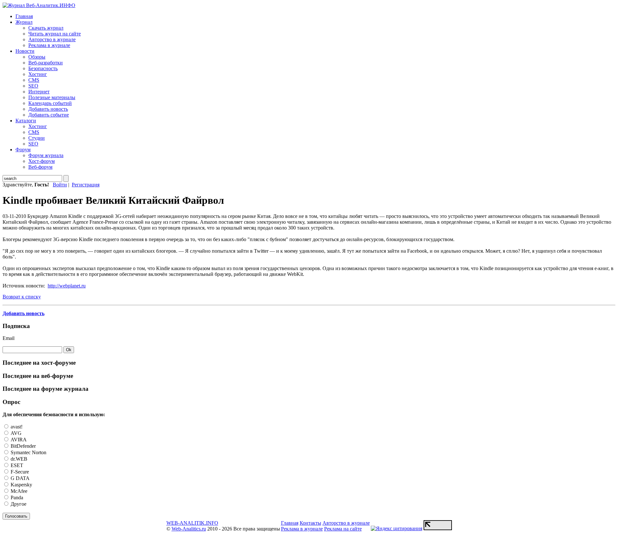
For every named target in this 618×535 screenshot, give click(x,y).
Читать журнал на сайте (54, 33)
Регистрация (85, 184)
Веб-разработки (45, 62)
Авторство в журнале (52, 39)
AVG (15, 433)
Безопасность (43, 68)
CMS (33, 80)
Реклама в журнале (49, 45)
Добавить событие (48, 114)
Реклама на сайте (343, 528)
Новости (24, 51)
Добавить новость (48, 109)
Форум (23, 149)
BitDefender (22, 446)
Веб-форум (40, 167)
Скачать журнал (45, 28)
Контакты (310, 523)
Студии (36, 138)
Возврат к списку (22, 296)
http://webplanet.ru (67, 285)
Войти (60, 184)
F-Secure (19, 471)
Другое (17, 504)
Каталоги (25, 120)
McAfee (18, 491)
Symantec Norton (27, 452)
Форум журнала (45, 155)
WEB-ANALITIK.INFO (192, 523)
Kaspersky (20, 484)
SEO (33, 86)
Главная (24, 16)
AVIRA (18, 439)
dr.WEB (18, 459)
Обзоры (36, 57)
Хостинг (37, 74)
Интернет (39, 91)
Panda (16, 497)
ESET (16, 465)
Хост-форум (41, 161)
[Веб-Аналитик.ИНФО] (39, 5)
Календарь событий (50, 103)
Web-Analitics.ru (189, 528)
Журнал (24, 22)
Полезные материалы (51, 97)
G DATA (19, 478)
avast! (16, 426)
